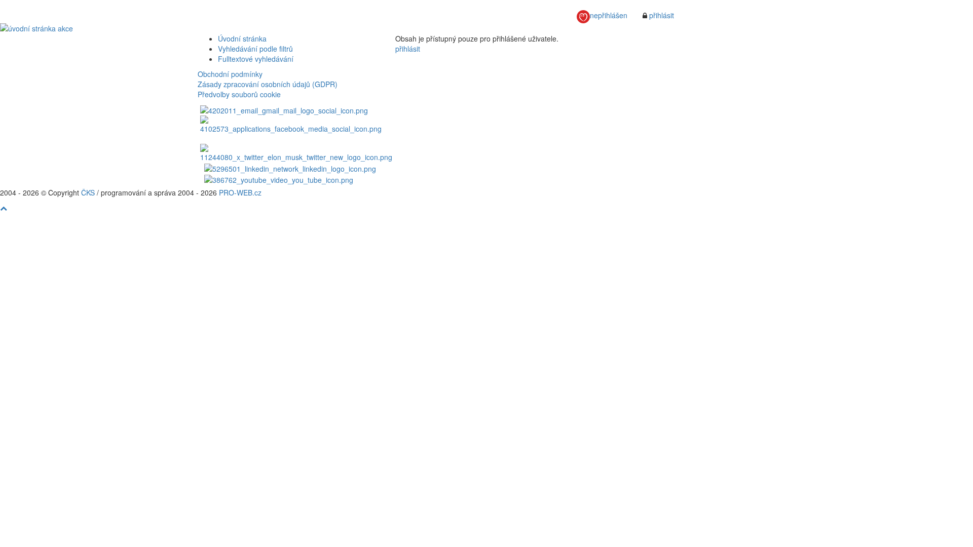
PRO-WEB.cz (240, 192)
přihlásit (661, 15)
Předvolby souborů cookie (239, 94)
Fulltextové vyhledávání (255, 59)
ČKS (88, 192)
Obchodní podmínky (230, 74)
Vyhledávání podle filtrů (255, 49)
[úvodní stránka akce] (486, 28)
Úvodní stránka (242, 38)
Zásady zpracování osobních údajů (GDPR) (268, 84)
